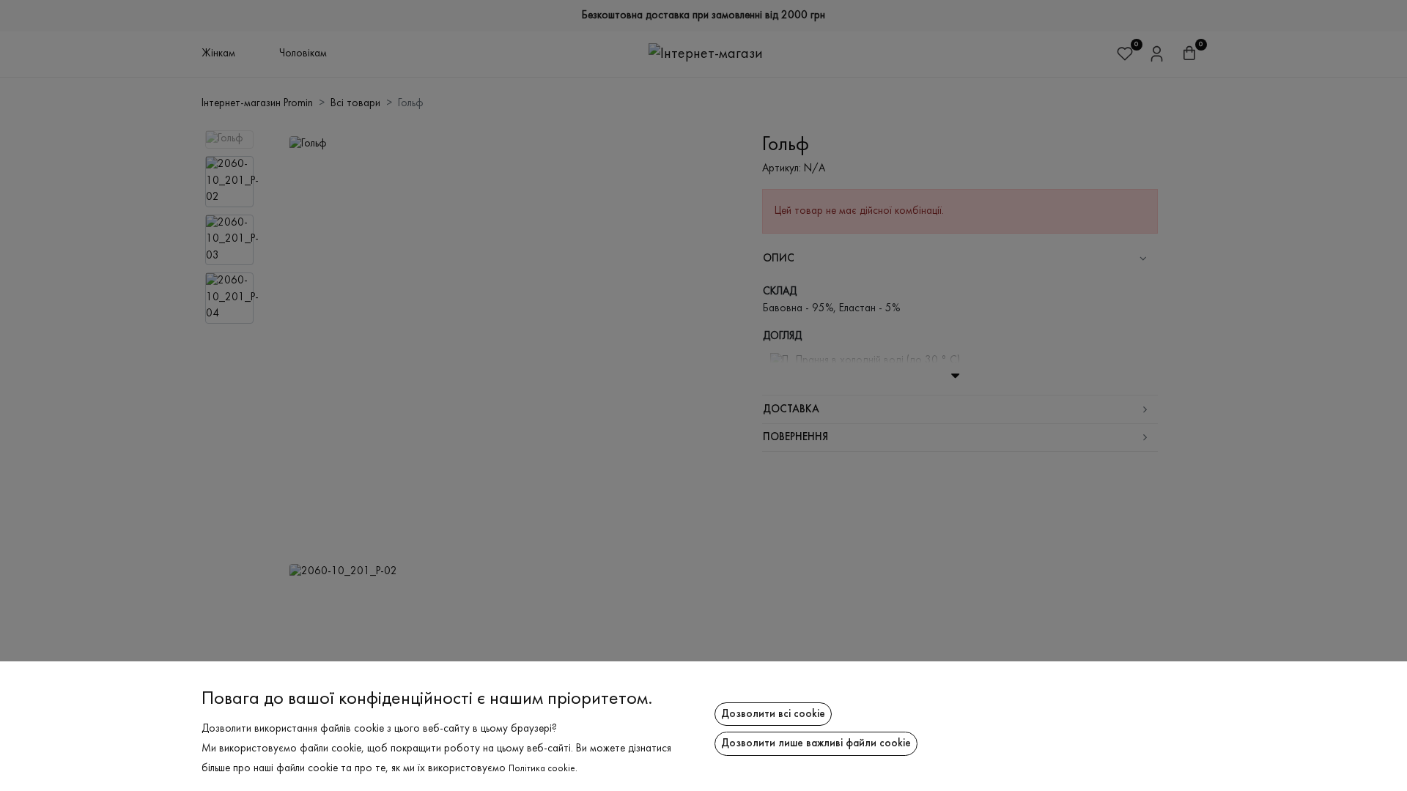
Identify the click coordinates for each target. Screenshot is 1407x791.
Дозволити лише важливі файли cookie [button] (816, 743)
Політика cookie (542, 769)
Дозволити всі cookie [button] (773, 714)
